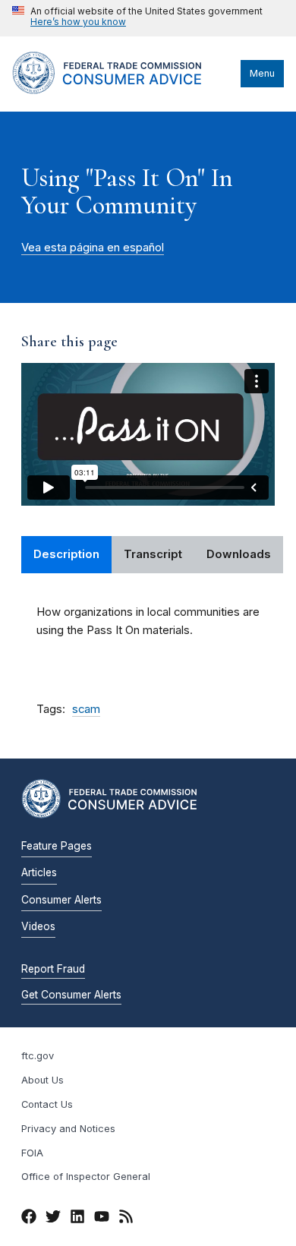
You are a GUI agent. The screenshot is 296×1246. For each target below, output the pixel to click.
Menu (262, 73)
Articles (39, 872)
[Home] (122, 90)
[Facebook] (28, 1218)
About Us (42, 1080)
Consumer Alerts (61, 900)
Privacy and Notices (68, 1128)
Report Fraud (53, 969)
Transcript (153, 554)
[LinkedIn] (77, 1218)
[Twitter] (53, 1218)
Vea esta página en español (92, 247)
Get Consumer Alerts (71, 995)
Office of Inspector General (85, 1176)
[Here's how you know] (137, 18)
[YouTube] (101, 1218)
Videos (38, 926)
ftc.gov (37, 1055)
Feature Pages (56, 846)
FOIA (32, 1153)
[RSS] (126, 1218)
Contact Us (47, 1104)
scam (86, 709)
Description (66, 554)
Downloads (238, 554)
